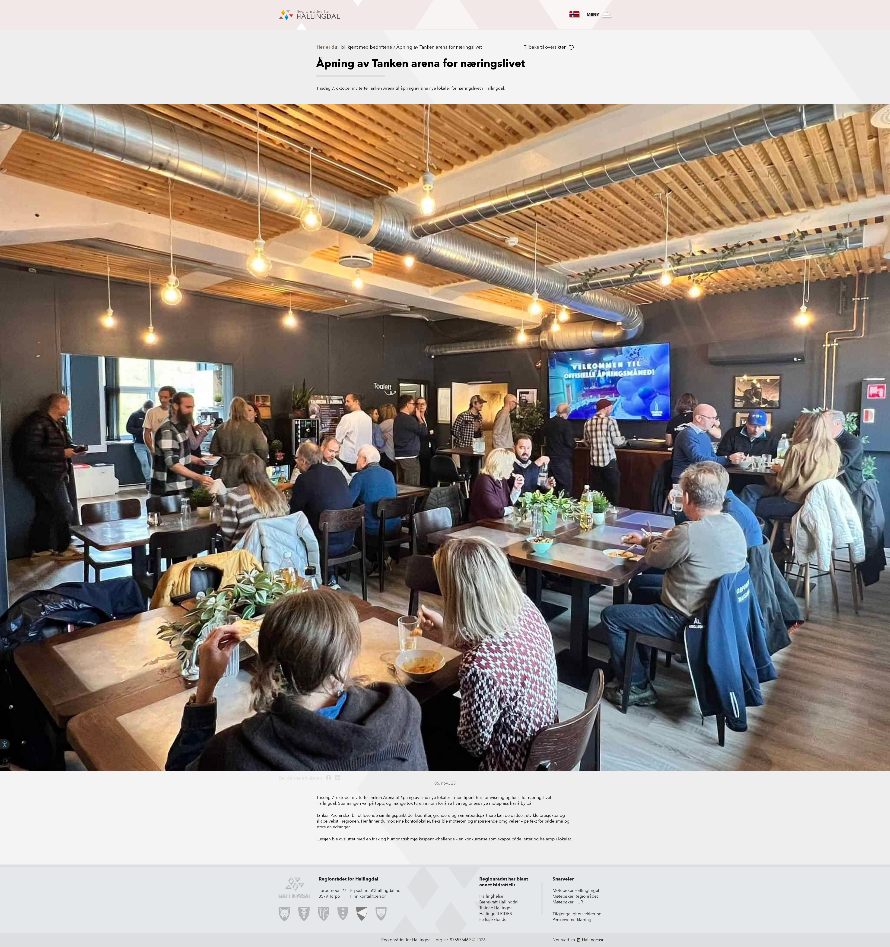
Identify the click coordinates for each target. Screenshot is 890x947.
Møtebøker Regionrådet (575, 896)
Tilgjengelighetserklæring (577, 913)
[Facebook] (328, 778)
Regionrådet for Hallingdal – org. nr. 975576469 (426, 939)
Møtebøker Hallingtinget (576, 890)
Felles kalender (493, 919)
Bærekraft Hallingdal (498, 902)
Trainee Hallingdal (496, 907)
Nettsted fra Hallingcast (578, 939)
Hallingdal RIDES (495, 913)
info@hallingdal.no (382, 890)
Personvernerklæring (572, 919)
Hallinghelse (491, 896)
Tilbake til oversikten (545, 47)
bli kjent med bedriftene (366, 47)
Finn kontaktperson (368, 896)
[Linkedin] (337, 778)
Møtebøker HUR (568, 902)
